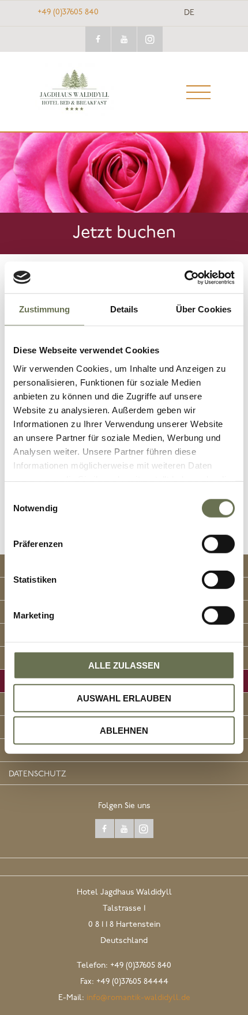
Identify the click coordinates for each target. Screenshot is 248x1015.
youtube (124, 39)
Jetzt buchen (124, 233)
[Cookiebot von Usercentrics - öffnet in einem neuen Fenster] (184, 277)
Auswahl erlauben (124, 698)
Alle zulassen (124, 665)
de (189, 13)
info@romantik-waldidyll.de (138, 998)
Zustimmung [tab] (44, 309)
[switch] (218, 544)
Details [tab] (124, 309)
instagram (150, 39)
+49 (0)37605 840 (68, 12)
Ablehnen (124, 730)
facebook (98, 39)
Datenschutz (37, 774)
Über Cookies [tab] (203, 309)
